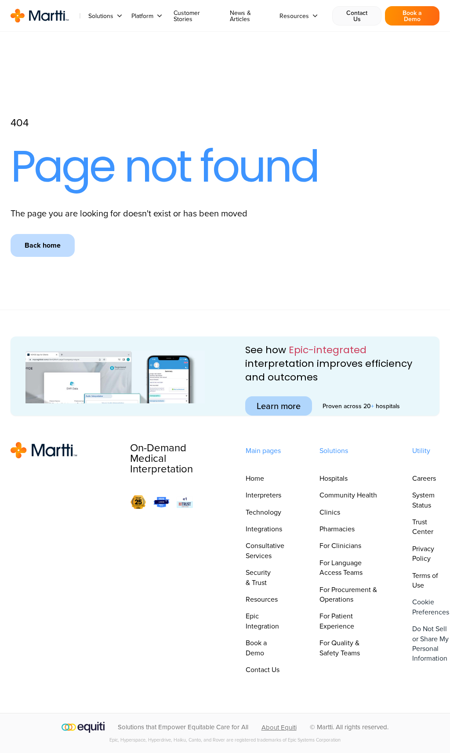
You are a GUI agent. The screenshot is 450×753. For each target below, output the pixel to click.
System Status (423, 499)
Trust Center (422, 526)
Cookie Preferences (430, 606)
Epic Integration (262, 620)
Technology (263, 512)
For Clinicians (340, 545)
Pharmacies (337, 529)
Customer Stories (187, 15)
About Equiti (279, 727)
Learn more (279, 405)
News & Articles (240, 15)
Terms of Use (425, 580)
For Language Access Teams (341, 567)
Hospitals (333, 478)
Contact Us (356, 15)
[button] (105, 15)
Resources (262, 599)
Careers (424, 478)
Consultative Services (265, 550)
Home (255, 478)
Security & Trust (258, 577)
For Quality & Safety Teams (339, 647)
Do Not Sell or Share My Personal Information (430, 643)
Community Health (348, 495)
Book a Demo (412, 15)
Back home (43, 245)
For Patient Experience (336, 620)
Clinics (329, 512)
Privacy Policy (423, 553)
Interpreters (263, 495)
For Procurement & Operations (348, 594)
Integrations (264, 529)
